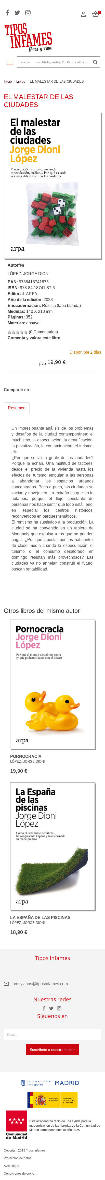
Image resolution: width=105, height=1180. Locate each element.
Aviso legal (11, 1166)
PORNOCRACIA (26, 756)
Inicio (8, 81)
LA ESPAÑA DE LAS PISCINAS (40, 917)
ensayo (33, 323)
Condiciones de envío (19, 1173)
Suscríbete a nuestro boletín (52, 1050)
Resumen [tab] (16, 408)
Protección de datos (17, 1158)
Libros (20, 81)
